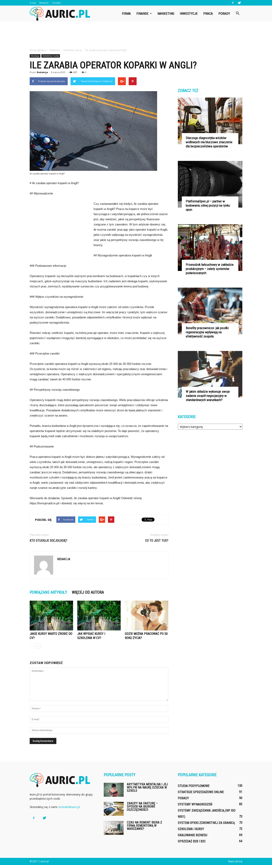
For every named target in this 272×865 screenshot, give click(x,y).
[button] (237, 13)
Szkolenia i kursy (51, 55)
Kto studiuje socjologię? (48, 540)
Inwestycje (189, 13)
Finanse (142, 13)
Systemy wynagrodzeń (195, 804)
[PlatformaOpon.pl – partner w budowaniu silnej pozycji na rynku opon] (210, 184)
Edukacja (35, 55)
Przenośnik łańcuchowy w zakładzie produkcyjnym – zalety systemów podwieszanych (210, 269)
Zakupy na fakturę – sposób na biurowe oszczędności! (142, 806)
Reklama (44, 2)
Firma (126, 13)
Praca (208, 13)
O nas (33, 2)
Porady (224, 13)
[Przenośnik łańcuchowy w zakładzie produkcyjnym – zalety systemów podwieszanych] (210, 247)
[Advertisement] (136, 35)
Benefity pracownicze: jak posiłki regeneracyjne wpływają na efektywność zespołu (207, 332)
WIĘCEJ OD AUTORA (88, 592)
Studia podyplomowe (193, 786)
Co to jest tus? (156, 540)
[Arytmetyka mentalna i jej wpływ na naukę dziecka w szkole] (114, 790)
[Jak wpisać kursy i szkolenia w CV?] (99, 615)
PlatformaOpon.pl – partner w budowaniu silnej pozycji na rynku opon (208, 205)
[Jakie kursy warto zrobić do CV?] (51, 615)
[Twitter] (239, 3)
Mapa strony (235, 861)
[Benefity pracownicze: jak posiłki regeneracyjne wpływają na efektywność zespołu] (210, 311)
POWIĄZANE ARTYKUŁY (48, 592)
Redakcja (42, 72)
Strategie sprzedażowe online (201, 792)
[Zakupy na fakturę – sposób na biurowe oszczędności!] (114, 809)
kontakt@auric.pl (69, 807)
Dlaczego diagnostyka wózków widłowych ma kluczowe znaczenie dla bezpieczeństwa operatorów (209, 142)
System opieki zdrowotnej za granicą (206, 823)
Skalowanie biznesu (192, 835)
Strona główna (38, 50)
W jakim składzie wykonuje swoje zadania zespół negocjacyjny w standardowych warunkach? (208, 395)
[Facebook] (233, 3)
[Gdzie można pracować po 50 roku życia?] (146, 615)
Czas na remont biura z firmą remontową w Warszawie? (144, 826)
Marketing (166, 13)
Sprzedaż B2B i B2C (192, 841)
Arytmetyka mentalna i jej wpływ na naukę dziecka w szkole (147, 787)
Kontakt (56, 2)
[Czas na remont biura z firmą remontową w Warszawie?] (114, 828)
